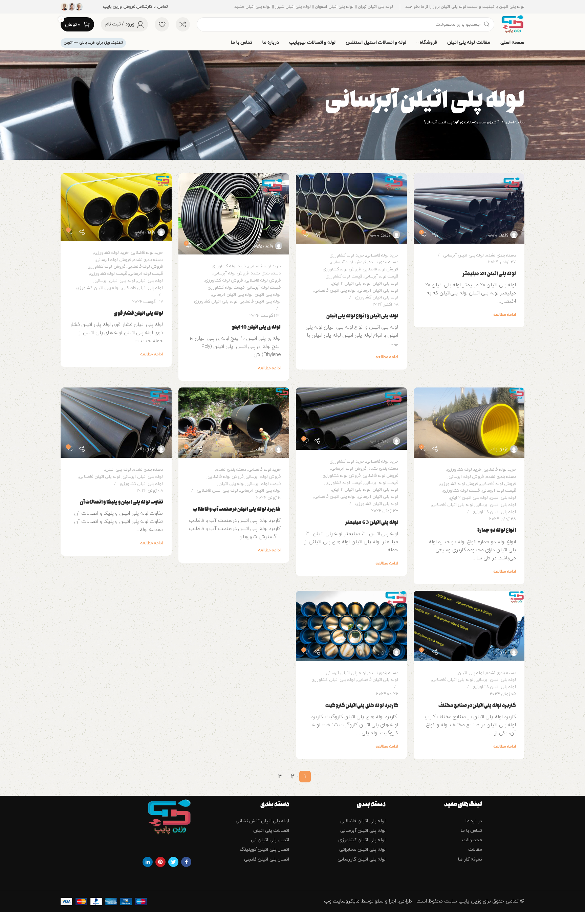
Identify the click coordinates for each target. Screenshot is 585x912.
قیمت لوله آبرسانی (381, 276)
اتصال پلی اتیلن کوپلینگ (264, 849)
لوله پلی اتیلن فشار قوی (138, 313)
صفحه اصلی (515, 122)
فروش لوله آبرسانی (348, 262)
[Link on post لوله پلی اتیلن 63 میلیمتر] (351, 418)
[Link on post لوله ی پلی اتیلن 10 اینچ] (233, 214)
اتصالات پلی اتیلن (271, 830)
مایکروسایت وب (342, 901)
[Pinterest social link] (160, 862)
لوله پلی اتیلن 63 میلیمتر (371, 522)
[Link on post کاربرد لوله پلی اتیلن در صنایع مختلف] (469, 626)
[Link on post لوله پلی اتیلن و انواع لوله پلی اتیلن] (351, 208)
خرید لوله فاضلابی (382, 255)
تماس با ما (471, 830)
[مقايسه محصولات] (182, 24)
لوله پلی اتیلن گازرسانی (362, 859)
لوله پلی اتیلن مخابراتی (362, 849)
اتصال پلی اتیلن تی (270, 840)
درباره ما (473, 821)
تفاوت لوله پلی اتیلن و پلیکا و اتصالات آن (121, 502)
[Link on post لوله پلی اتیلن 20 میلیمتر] (469, 208)
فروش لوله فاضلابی (380, 269)
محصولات (472, 840)
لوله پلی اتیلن (385, 284)
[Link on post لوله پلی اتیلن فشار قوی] (116, 207)
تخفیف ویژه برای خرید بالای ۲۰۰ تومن (93, 42)
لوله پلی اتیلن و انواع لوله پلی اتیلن (362, 315)
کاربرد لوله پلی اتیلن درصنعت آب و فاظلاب (237, 509)
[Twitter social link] (173, 862)
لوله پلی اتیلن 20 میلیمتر (489, 273)
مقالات (475, 849)
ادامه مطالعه (505, 315)
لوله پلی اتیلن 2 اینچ (351, 284)
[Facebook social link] (186, 862)
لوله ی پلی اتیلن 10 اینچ (256, 327)
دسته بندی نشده (501, 255)
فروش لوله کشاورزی (342, 269)
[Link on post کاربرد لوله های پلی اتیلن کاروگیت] (351, 626)
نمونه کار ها (470, 859)
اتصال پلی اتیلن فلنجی (266, 859)
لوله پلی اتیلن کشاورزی (376, 297)
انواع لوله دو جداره (496, 530)
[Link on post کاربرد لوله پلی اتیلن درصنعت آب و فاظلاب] (233, 422)
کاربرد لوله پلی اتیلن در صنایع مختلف (477, 705)
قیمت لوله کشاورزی (343, 276)
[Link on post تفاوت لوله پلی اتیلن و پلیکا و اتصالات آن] (116, 422)
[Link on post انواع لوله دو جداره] (469, 422)
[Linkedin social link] (148, 862)
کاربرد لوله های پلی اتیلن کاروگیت (361, 705)
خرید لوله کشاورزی (346, 255)
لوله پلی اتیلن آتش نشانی (262, 821)
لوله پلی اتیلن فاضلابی (334, 291)
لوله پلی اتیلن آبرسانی (463, 255)
